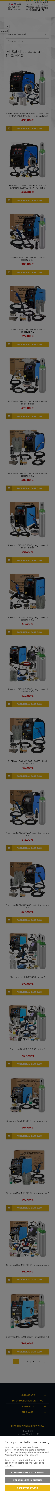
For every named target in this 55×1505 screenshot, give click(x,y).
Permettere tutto (27, 1488)
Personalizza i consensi (27, 1480)
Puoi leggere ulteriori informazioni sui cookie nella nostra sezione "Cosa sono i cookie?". (25, 1463)
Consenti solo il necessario (27, 1472)
